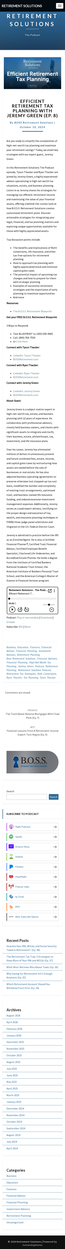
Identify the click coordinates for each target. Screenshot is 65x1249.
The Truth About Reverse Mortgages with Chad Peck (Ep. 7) (32, 714)
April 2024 (12, 1148)
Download (46, 617)
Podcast (39, 666)
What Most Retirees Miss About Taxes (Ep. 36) (32, 967)
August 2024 (13, 1135)
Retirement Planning (28, 654)
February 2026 (14, 1028)
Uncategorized (14, 1222)
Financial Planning (26, 651)
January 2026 (13, 1035)
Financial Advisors (47, 658)
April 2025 (12, 1088)
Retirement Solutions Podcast (34, 670)
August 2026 (13, 1015)
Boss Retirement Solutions (20, 658)
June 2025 (12, 1075)
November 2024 (15, 1115)
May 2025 (11, 1081)
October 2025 (14, 1055)
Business (11, 647)
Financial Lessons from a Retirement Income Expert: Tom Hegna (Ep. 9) (32, 731)
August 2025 (13, 1062)
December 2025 (15, 1042)
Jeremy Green (25, 666)
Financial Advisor (16, 1195)
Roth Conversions (46, 673)
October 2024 (14, 1121)
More (27, 626)
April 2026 (12, 1022)
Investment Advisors (18, 1209)
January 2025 (13, 1101)
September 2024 (15, 1128)
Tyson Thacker (48, 677)
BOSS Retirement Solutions (33, 122)
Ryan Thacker (14, 677)
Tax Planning (31, 677)
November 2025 (15, 1048)
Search (10, 791)
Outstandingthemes (32, 1244)
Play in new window (28, 617)
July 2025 (11, 1068)
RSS (20, 626)
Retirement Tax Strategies (21, 673)
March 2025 (12, 1095)
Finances (35, 647)
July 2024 (11, 1141)
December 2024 (15, 1108)
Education (22, 647)
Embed (10, 622)
